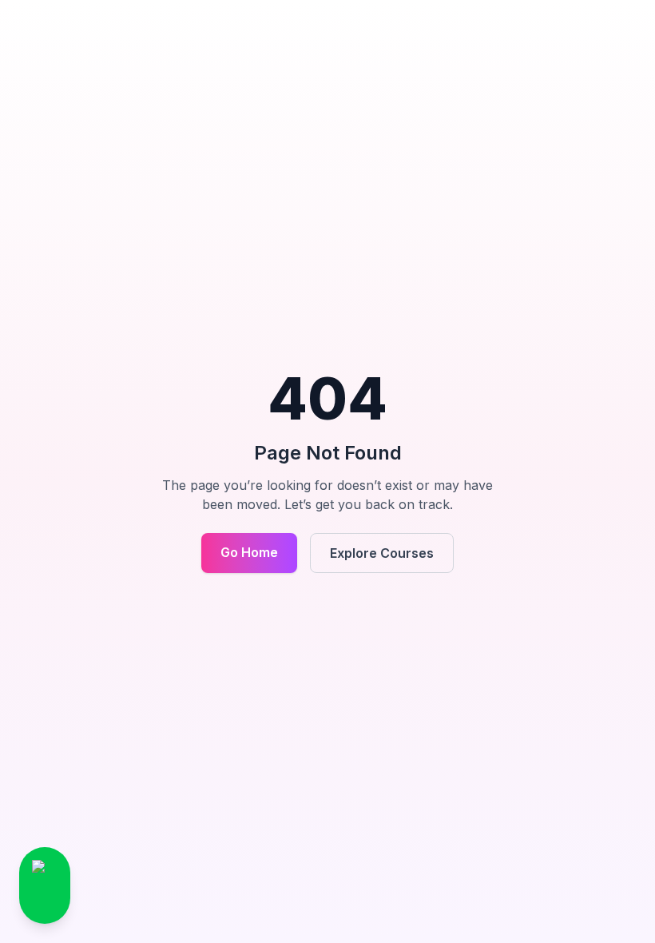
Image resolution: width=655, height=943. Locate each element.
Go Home (249, 552)
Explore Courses (382, 553)
